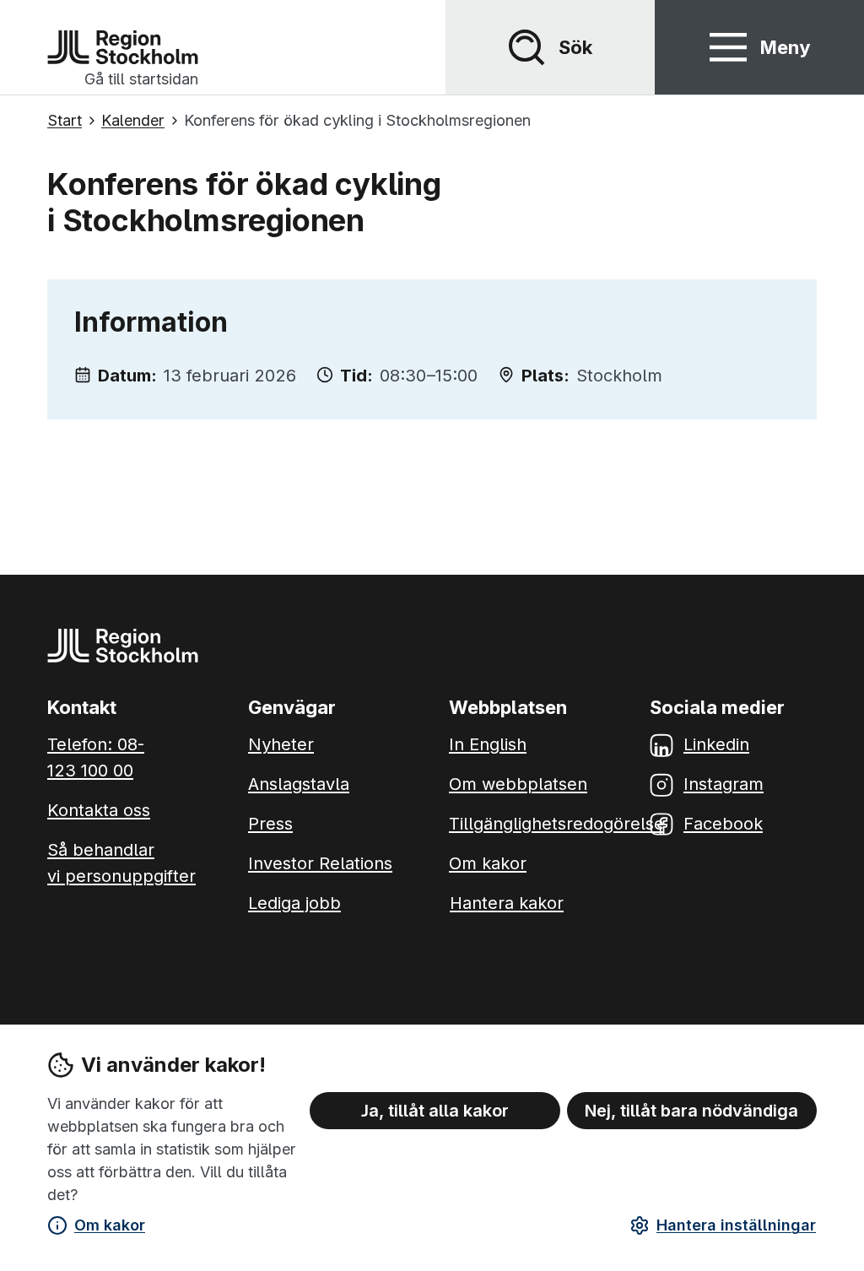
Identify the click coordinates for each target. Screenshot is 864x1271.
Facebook (723, 824)
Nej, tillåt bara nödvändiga (691, 1111)
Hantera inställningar (736, 1225)
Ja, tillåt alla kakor (435, 1111)
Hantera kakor (507, 903)
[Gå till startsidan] (122, 47)
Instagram (723, 784)
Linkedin (716, 744)
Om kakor (109, 1225)
